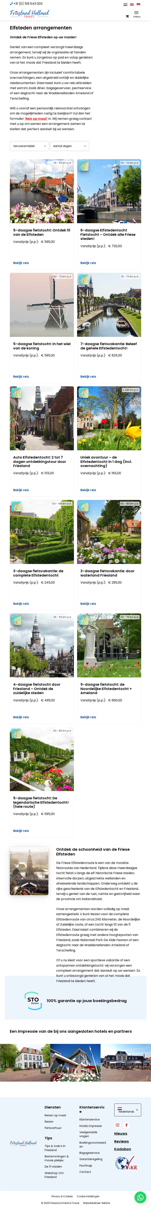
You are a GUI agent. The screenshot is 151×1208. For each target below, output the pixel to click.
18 (68, 1087)
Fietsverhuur (53, 1128)
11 (46, 1087)
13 (52, 1087)
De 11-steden (53, 1167)
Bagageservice (89, 1153)
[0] (127, 16)
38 (131, 1087)
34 (118, 1087)
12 (49, 1087)
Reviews (121, 1141)
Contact (85, 1172)
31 (109, 1087)
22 (81, 1087)
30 (106, 1087)
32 (112, 1087)
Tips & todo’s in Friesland (55, 1148)
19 (71, 1087)
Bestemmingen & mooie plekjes (57, 1158)
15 (59, 1087)
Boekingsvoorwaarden (92, 1145)
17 (65, 1087)
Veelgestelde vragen (88, 1134)
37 (128, 1087)
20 (74, 1087)
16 (62, 1087)
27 (96, 1087)
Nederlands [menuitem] (126, 1112)
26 (93, 1087)
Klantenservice (89, 1119)
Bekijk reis (21, 263)
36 (125, 1087)
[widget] (126, 1163)
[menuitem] (137, 12)
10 (43, 1087)
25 (90, 1087)
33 (115, 1087)
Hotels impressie (90, 1126)
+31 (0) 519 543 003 (27, 3)
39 (134, 1087)
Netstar (106, 1203)
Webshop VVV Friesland (54, 1175)
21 (77, 1087)
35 (121, 1087)
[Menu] (136, 12)
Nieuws (120, 1133)
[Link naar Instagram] (117, 1125)
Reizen (49, 1122)
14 (55, 1087)
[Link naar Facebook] (126, 1125)
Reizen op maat (55, 1115)
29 (103, 1087)
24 (87, 1087)
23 (84, 1087)
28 (99, 1087)
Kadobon (122, 1149)
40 (137, 1087)
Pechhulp (85, 1166)
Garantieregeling (90, 1159)
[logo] (29, 13)
